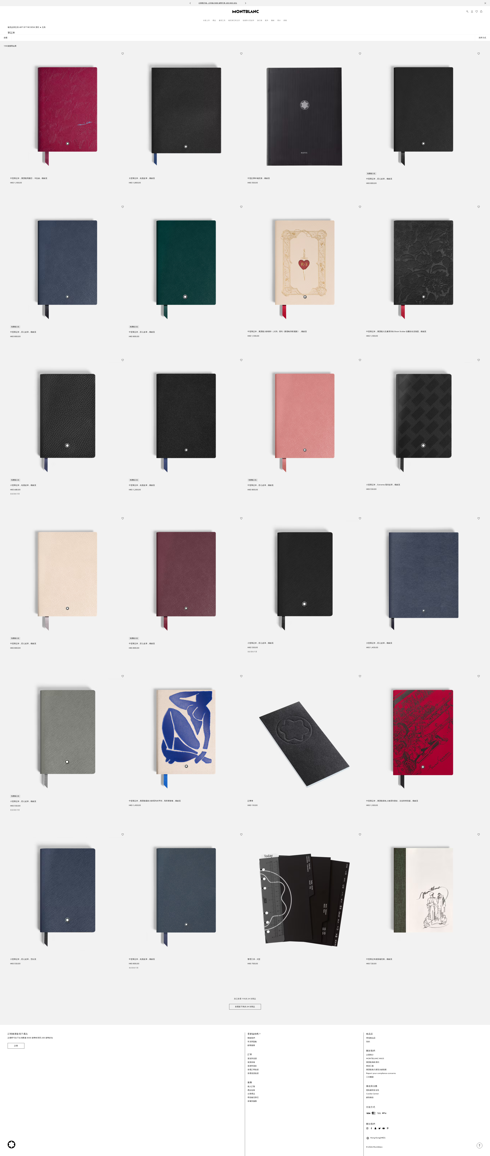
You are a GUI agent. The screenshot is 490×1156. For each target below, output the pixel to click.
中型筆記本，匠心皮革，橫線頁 (379, 179)
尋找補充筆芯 (253, 1097)
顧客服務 (251, 1045)
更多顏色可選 (15, 494)
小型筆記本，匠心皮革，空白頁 (23, 959)
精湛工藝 (370, 1066)
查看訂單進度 (253, 1070)
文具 (44, 27)
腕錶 (272, 20)
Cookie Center (372, 1094)
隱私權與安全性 (372, 1090)
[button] (472, 11)
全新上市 (206, 20)
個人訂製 (251, 1086)
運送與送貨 (252, 1058)
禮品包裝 (251, 1090)
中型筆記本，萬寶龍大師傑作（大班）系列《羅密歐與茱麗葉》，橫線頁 (277, 331)
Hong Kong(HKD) (377, 1138)
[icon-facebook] (371, 1128)
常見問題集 (252, 1042)
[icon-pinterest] (388, 1128)
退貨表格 (251, 1062)
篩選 (5, 38)
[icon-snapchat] (375, 1128)
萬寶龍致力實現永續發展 (376, 1070)
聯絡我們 (251, 1038)
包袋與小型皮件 (248, 20)
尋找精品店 (371, 1038)
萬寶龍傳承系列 (372, 1062)
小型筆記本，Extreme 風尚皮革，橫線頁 (383, 485)
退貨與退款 (252, 1066)
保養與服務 (252, 1101)
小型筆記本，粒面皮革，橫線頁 (23, 485)
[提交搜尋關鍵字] (467, 12)
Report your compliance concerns (381, 1073)
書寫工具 (222, 20)
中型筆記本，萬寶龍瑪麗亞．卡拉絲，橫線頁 (28, 178)
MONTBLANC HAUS (375, 1058)
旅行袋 (259, 20)
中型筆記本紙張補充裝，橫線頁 (379, 959)
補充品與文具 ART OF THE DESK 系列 (23, 27)
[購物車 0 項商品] (481, 12)
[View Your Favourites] (476, 12)
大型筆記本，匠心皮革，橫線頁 (379, 643)
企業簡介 (370, 1055)
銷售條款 (370, 1097)
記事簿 (250, 801)
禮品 (214, 20)
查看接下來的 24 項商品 (245, 1007)
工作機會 (370, 1077)
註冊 (16, 1046)
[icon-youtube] (384, 1128)
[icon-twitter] (379, 1128)
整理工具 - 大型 (254, 959)
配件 (266, 20)
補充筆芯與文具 (234, 20)
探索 (285, 20)
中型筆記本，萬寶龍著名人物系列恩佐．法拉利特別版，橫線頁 (392, 801)
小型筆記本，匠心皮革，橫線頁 (260, 643)
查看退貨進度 (253, 1073)
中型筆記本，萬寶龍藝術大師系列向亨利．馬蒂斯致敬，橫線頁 (155, 801)
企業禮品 (251, 1094)
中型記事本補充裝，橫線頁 (259, 178)
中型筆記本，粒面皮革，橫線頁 (142, 485)
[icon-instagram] (367, 1128)
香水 (279, 20)
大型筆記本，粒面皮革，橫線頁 (142, 178)
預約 (368, 1042)
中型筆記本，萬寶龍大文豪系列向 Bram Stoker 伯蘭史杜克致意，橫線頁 (396, 331)
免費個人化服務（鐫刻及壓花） (242, 3)
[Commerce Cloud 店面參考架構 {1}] (245, 11)
